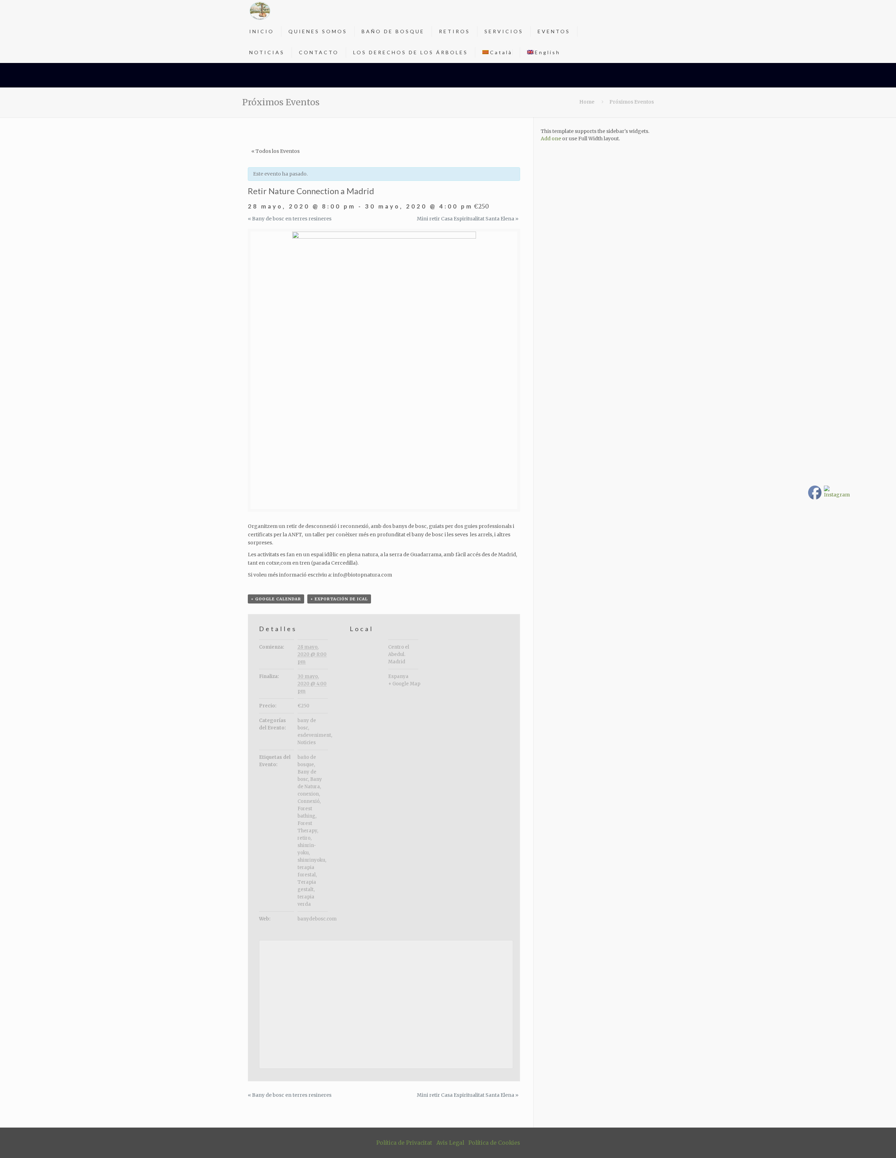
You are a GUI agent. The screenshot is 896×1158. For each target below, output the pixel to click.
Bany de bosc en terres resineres (289, 219)
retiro (304, 838)
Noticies (307, 743)
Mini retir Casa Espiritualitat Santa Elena (467, 219)
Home (586, 102)
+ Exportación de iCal (339, 598)
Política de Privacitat (404, 1142)
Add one (551, 138)
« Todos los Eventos (275, 151)
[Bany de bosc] (260, 10)
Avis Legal (450, 1142)
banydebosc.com (317, 919)
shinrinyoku (311, 860)
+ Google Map (404, 684)
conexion (308, 794)
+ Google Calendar (276, 598)
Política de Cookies (494, 1142)
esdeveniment (314, 735)
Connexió (309, 801)
